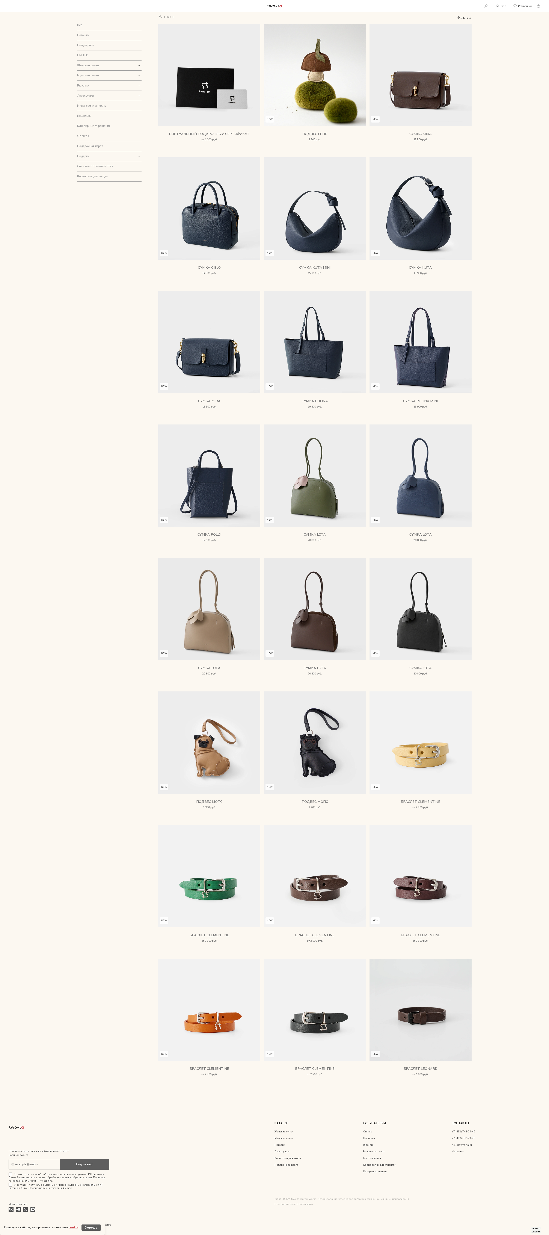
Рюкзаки (83, 85)
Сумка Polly (209, 534)
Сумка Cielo (209, 267)
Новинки (83, 35)
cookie (73, 1227)
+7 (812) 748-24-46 (463, 1131)
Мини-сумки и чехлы (92, 106)
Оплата (367, 1131)
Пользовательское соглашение (294, 1204)
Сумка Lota (315, 534)
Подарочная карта (90, 146)
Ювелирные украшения (93, 126)
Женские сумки (88, 65)
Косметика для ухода (92, 176)
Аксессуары (85, 96)
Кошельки (84, 116)
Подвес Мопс (209, 801)
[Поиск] (486, 6)
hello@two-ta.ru (462, 1145)
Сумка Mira (420, 134)
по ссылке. (46, 1180)
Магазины (458, 1151)
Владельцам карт (374, 1151)
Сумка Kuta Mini (314, 267)
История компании (375, 1171)
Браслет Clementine (420, 801)
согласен (22, 1185)
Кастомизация (372, 1158)
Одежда (83, 136)
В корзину (315, 145)
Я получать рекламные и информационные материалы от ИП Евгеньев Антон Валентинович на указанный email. (56, 1186)
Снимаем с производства (95, 166)
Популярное (85, 45)
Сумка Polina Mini (420, 401)
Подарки (83, 156)
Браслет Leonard (420, 1068)
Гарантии (368, 1145)
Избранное (525, 6)
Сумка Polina (315, 401)
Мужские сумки (88, 75)
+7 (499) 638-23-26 (463, 1138)
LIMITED (82, 55)
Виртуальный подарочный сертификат (209, 134)
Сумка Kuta (420, 267)
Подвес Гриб (314, 134)
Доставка (369, 1138)
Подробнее (209, 145)
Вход (503, 6)
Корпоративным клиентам (379, 1165)
